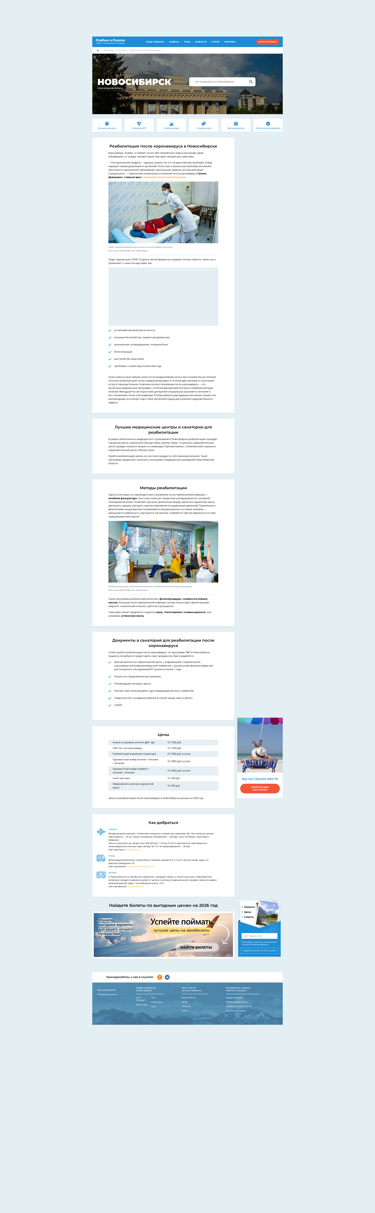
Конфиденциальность (107, 994)
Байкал (185, 1011)
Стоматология (203, 128)
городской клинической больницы (164, 177)
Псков (153, 1006)
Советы (174, 41)
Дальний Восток (189, 997)
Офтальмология (235, 128)
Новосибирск (109, 50)
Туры (187, 41)
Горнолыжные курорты (236, 1011)
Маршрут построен (234, 997)
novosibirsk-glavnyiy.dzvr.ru (140, 867)
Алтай (184, 1002)
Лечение (229, 41)
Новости (201, 41)
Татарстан (186, 1006)
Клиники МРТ (139, 128)
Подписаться (259, 951)
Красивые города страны (236, 1002)
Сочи (153, 997)
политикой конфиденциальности (256, 944)
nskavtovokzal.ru (135, 887)
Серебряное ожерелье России (239, 1006)
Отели (215, 41)
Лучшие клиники (107, 128)
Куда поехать (155, 41)
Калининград (142, 1004)
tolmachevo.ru (133, 850)
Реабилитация (171, 128)
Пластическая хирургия (268, 128)
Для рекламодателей (106, 990)
